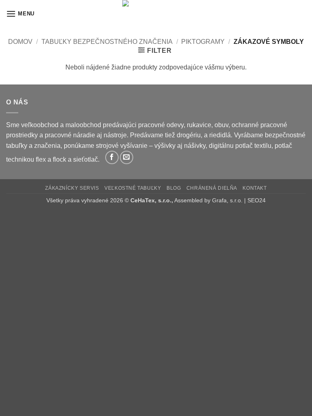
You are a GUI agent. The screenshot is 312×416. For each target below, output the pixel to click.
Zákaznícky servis (72, 188)
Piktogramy (203, 41)
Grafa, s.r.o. (227, 200)
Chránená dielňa (211, 188)
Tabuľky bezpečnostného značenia (107, 41)
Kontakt (254, 188)
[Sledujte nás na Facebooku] (112, 157)
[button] (20, 14)
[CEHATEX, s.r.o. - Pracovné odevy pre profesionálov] (156, 14)
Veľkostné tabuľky (132, 188)
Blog (174, 188)
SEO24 (256, 200)
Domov (20, 41)
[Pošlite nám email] (126, 157)
